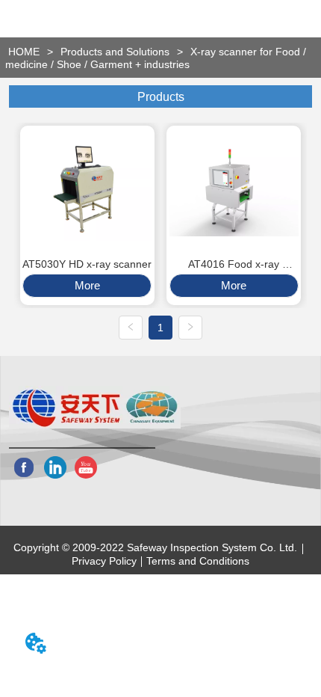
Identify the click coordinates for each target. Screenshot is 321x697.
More (87, 285)
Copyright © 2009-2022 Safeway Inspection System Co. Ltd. (155, 547)
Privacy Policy (104, 561)
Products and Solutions (114, 52)
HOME (24, 52)
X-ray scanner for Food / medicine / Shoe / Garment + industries (155, 58)
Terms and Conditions (197, 561)
